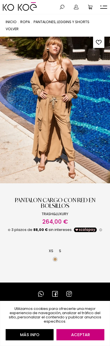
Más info (29, 335)
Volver (12, 29)
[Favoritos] (98, 42)
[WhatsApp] (41, 293)
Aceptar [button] (80, 335)
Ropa (25, 22)
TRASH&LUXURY (55, 214)
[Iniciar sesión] (76, 7)
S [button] (60, 251)
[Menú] (103, 7)
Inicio (11, 22)
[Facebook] (55, 293)
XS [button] (51, 251)
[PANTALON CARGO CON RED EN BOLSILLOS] (55, 110)
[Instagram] (69, 293)
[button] (62, 7)
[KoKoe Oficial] (20, 6)
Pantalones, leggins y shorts (61, 22)
